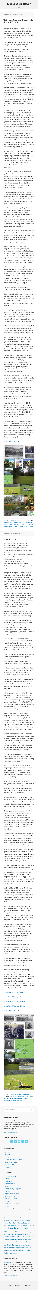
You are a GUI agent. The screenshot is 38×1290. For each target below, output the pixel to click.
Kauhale (7, 1157)
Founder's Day (7, 1225)
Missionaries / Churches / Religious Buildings (17, 1209)
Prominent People (10, 1183)
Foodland (7, 1154)
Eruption (27, 1223)
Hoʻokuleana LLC (8, 1262)
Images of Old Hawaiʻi (19, 3)
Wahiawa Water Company (11, 526)
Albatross (6, 1218)
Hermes (30, 1229)
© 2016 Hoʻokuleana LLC (12, 1011)
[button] (14, 452)
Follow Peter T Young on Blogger (15, 1006)
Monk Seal (13, 1242)
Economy (13, 520)
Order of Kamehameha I (12, 1162)
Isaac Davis (26, 1232)
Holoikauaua (10, 1232)
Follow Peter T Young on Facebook (15, 992)
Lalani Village (23, 1236)
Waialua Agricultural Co (19, 1096)
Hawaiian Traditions (10, 1176)
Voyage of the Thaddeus (12, 1193)
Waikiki (6, 1253)
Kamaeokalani (16, 1234)
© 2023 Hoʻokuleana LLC (12, 442)
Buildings (7, 1206)
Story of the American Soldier (13, 1159)
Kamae (11, 1234)
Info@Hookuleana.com (10, 1132)
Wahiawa (30, 526)
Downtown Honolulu (17, 1223)
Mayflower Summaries (11, 1196)
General (19, 1094)
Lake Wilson (28, 522)
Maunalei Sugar (9, 1164)
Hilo (5, 1231)
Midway (8, 1242)
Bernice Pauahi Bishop (12, 1220)
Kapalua (7, 1167)
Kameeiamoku (24, 1234)
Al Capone (11, 1218)
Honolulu (18, 1232)
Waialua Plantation (19, 522)
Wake (11, 1253)
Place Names (20, 520)
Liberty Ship (9, 1239)
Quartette (11, 1250)
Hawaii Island (21, 1228)
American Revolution (11, 1199)
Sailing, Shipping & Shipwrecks (13, 1189)
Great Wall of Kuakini (22, 1225)
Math (26, 1239)
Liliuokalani (17, 1239)
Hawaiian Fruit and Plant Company (23, 524)
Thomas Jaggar (18, 1250)
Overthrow (8, 1152)
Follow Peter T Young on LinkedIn (15, 1001)
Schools (7, 1186)
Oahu (25, 526)
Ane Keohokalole (19, 1218)
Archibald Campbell (28, 1218)
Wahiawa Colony (8, 522)
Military (7, 1178)
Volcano (27, 1250)
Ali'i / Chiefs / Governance (12, 1204)
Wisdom (15, 1253)
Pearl (25, 1248)
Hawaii (21, 526)
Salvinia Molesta (8, 524)
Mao (23, 1239)
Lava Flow (29, 1237)
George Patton (13, 1225)
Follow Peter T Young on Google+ (15, 997)
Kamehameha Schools (11, 1237)
